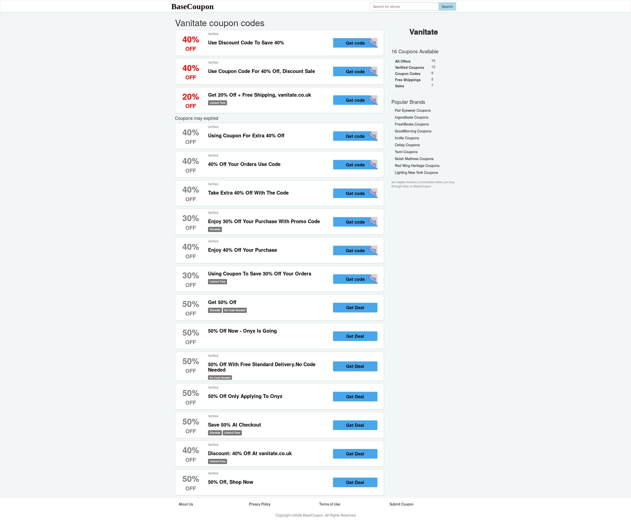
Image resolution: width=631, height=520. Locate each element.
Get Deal (355, 307)
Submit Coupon (401, 504)
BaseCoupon (192, 6)
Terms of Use (329, 504)
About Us (186, 504)
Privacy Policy (259, 504)
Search (447, 6)
